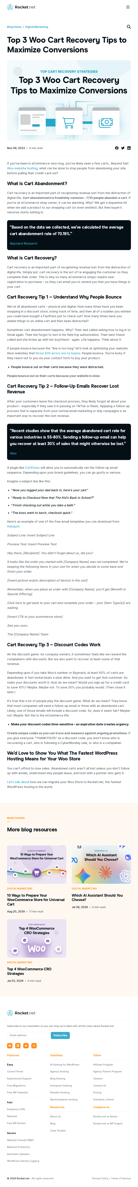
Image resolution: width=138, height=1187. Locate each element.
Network (12, 1116)
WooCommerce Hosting (64, 1099)
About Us (55, 1116)
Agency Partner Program (107, 1071)
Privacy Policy (100, 1178)
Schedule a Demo (103, 1099)
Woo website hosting (22, 168)
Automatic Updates (18, 1154)
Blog (52, 1123)
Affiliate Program (103, 1064)
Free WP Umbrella (17, 1092)
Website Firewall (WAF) (20, 1140)
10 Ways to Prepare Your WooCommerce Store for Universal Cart (35, 900)
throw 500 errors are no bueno (58, 353)
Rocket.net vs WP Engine (108, 1123)
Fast (9, 1102)
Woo (13, 453)
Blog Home (14, 27)
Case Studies (58, 1130)
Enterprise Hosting (61, 1085)
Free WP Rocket (16, 1123)
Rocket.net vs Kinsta (105, 1116)
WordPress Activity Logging (23, 1160)
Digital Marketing (36, 27)
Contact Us (99, 1085)
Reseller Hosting (60, 1092)
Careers (97, 1078)
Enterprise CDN (16, 1109)
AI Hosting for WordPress (64, 1064)
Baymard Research (23, 243)
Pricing (97, 1092)
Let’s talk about (18, 782)
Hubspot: (13, 526)
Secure (11, 1133)
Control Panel (15, 1071)
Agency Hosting (59, 1071)
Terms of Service (121, 1178)
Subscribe (60, 1035)
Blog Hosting (57, 1078)
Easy (10, 1064)
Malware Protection (18, 1147)
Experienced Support (19, 1078)
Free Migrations (16, 1085)
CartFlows (32, 467)
